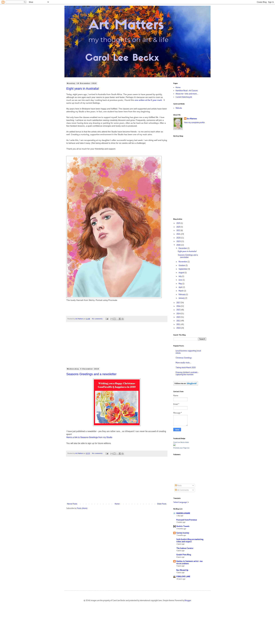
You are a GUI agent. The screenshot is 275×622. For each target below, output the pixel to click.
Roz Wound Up (182, 570)
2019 (178, 241)
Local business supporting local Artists (188, 352)
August (182, 272)
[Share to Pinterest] (122, 318)
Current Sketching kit (184, 97)
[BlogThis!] (114, 318)
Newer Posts (72, 504)
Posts (179, 485)
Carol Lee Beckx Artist (181, 442)
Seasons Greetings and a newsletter (91, 374)
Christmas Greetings (184, 358)
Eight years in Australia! (82, 88)
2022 (178, 230)
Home (117, 504)
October (182, 265)
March (181, 291)
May (180, 283)
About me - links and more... (187, 93)
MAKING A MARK (183, 513)
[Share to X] (117, 318)
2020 (178, 238)
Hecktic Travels (182, 526)
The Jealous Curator (184, 548)
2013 (178, 317)
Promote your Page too (181, 448)
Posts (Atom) (82, 508)
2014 (178, 313)
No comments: (97, 319)
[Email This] (111, 318)
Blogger (188, 600)
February (182, 294)
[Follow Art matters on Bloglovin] (185, 385)
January (182, 298)
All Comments (183, 490)
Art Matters (192, 118)
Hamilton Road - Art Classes (187, 90)
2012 (178, 320)
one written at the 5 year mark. (149, 100)
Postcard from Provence (186, 520)
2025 (178, 223)
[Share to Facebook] (119, 318)
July (180, 276)
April (181, 287)
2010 (178, 328)
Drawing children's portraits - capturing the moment (187, 373)
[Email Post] (107, 319)
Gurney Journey (182, 533)
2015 (178, 310)
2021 (178, 234)
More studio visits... (183, 362)
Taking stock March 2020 (186, 367)
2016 (178, 306)
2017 (178, 302)
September (183, 269)
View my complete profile (194, 122)
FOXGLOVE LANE (183, 576)
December (183, 248)
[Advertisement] (116, 346)
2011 (178, 324)
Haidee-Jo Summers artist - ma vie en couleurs (189, 562)
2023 (178, 227)
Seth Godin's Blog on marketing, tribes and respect (189, 540)
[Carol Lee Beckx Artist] (174, 445)
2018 (178, 245)
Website (179, 108)
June (181, 280)
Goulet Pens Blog (183, 554)
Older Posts (161, 504)
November (183, 261)
